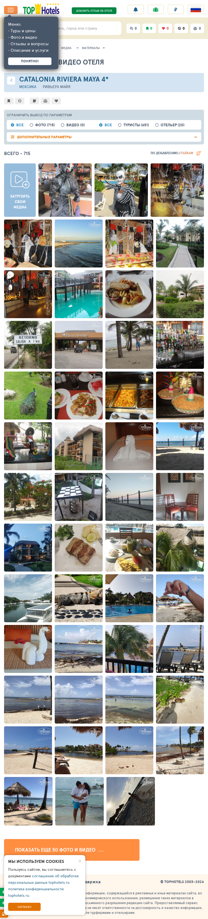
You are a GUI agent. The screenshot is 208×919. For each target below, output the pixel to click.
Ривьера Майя (56, 86)
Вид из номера (175, 567)
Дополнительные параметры (44, 137)
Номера (170, 517)
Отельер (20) (172, 125)
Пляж (169, 466)
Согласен (24, 907)
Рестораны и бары (77, 567)
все (20, 125)
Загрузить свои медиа (20, 202)
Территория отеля (76, 517)
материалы (91, 48)
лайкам (187, 153)
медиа (66, 48)
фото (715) (45, 125)
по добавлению (164, 153)
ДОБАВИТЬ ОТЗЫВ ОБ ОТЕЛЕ (94, 10)
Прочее (52, 213)
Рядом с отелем (24, 517)
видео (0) (75, 125)
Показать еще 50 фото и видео (56, 849)
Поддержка (88, 881)
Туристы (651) (136, 125)
